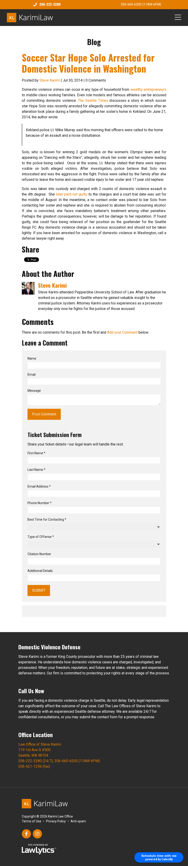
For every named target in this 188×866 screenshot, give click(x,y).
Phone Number (40, 503)
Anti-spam (78, 821)
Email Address (39, 486)
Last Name (36, 469)
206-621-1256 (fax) (34, 766)
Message (34, 390)
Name (32, 358)
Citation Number (39, 554)
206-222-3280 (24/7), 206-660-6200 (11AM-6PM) (59, 761)
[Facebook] (26, 833)
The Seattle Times (93, 100)
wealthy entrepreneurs (148, 89)
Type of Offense (41, 537)
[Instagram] (37, 833)
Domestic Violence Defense (49, 647)
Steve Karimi (49, 80)
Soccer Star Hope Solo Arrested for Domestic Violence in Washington (88, 63)
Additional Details (40, 571)
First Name (36, 453)
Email (32, 374)
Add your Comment (122, 332)
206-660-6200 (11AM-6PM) (141, 4)
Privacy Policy (56, 821)
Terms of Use (31, 821)
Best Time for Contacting (47, 519)
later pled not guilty (71, 194)
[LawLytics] (39, 849)
